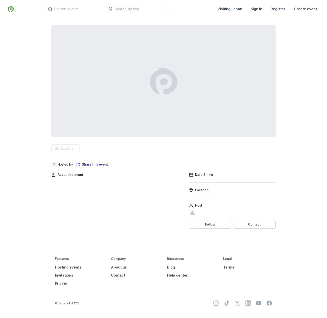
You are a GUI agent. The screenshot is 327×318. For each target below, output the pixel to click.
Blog (171, 267)
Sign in (256, 9)
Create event (305, 9)
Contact (254, 224)
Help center (177, 275)
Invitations (64, 275)
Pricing (61, 283)
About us (119, 267)
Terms (228, 267)
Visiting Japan (229, 9)
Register (278, 9)
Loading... (68, 148)
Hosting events (68, 267)
